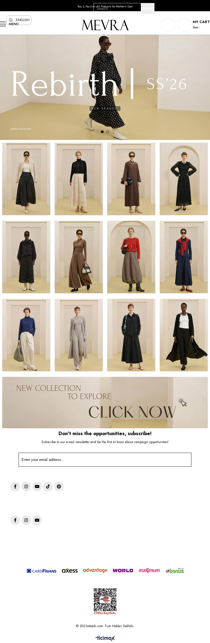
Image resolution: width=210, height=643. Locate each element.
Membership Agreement (141, 548)
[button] (102, 131)
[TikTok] (48, 486)
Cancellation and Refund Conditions (141, 520)
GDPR (128, 503)
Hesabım (168, 495)
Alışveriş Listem (172, 510)
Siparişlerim (170, 503)
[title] (26, 179)
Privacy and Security (138, 495)
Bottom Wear (95, 503)
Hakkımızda (170, 517)
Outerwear (93, 495)
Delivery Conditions (137, 556)
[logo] (45, 504)
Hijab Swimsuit (96, 525)
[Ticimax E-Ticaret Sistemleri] (105, 639)
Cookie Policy (133, 510)
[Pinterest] (59, 486)
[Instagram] (26, 486)
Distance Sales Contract (140, 529)
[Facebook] (15, 486)
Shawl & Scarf (96, 510)
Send (179, 461)
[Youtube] (37, 486)
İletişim (166, 525)
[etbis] (105, 601)
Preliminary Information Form (140, 539)
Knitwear (92, 517)
